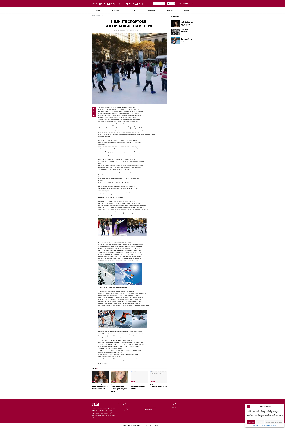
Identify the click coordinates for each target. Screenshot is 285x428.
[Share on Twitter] (94, 112)
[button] (282, 406)
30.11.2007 (122, 30)
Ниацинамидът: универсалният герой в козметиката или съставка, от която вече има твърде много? (119, 388)
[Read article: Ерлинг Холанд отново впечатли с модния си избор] (175, 40)
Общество (151, 10)
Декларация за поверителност (270, 425)
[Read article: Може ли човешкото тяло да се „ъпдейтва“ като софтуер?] (158, 377)
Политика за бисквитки (258, 425)
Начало (93, 15)
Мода (98, 10)
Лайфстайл (115, 10)
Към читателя (184, 3)
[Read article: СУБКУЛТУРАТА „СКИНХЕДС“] (175, 32)
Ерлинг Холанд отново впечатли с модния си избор (187, 39)
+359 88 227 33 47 (148, 409)
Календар (170, 10)
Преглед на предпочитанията (274, 422)
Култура (133, 10)
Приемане (251, 422)
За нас (119, 406)
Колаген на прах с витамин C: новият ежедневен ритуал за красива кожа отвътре (100, 386)
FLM (117, 30)
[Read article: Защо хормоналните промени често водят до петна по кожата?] (139, 377)
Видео (186, 10)
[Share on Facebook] (94, 108)
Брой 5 (104, 363)
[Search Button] (192, 4)
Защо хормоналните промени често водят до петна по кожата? (139, 386)
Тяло (102, 15)
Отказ (260, 422)
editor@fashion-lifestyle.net (150, 407)
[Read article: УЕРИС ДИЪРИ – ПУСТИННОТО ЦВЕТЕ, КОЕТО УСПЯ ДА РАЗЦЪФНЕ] (175, 23)
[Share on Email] (94, 115)
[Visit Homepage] (117, 4)
